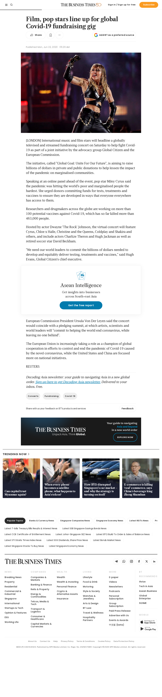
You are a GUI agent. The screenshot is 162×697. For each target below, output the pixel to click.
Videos (113, 581)
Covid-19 (70, 396)
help (55, 641)
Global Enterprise (145, 597)
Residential (11, 586)
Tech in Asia (146, 586)
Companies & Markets (38, 579)
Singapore (10, 598)
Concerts (33, 396)
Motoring (88, 586)
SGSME (142, 603)
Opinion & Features (16, 612)
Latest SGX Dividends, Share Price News (67, 540)
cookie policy (104, 641)
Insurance (62, 598)
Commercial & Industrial (13, 592)
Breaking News (13, 577)
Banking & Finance (41, 584)
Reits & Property (40, 589)
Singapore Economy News (109, 520)
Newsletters (116, 586)
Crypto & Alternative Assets (67, 592)
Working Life (12, 622)
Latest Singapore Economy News (66, 546)
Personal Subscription (116, 597)
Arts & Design (90, 603)
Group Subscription (116, 605)
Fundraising (52, 396)
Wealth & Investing (67, 581)
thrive (142, 581)
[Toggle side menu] (6, 4)
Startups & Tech (14, 608)
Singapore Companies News (75, 520)
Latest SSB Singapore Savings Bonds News (84, 528)
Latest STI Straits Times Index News (23, 540)
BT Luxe (87, 608)
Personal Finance (66, 586)
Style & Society (91, 591)
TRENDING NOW (15, 454)
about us (32, 641)
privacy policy (67, 641)
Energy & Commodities (38, 595)
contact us (45, 641)
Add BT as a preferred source (116, 35)
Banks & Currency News (41, 520)
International (12, 603)
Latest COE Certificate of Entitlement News (27, 534)
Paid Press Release (120, 610)
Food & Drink (90, 581)
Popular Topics (15, 520)
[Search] (11, 4)
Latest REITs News (138, 520)
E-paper (113, 577)
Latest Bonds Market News (107, 540)
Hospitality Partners (89, 619)
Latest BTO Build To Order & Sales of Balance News (123, 534)
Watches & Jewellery (89, 597)
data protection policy (124, 641)
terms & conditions (86, 641)
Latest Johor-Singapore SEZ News (73, 534)
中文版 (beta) (116, 624)
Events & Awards (118, 620)
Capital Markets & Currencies (41, 625)
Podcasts (114, 591)
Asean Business (148, 591)
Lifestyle (87, 577)
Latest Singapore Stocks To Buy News (24, 546)
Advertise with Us (119, 615)
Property (10, 581)
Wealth (61, 577)
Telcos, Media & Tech (40, 603)
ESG (7, 617)
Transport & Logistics (38, 610)
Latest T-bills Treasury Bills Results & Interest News (31, 528)
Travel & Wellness (93, 612)
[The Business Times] (78, 4)
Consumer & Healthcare (38, 618)
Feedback (128, 408)
